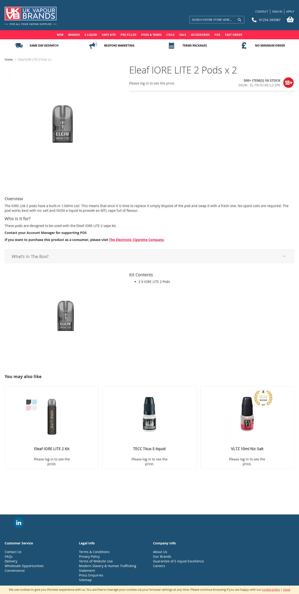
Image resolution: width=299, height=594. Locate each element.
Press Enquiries (91, 575)
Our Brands (162, 556)
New (60, 35)
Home (9, 59)
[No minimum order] (244, 46)
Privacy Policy (89, 556)
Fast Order (233, 35)
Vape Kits (109, 35)
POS (217, 35)
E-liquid (91, 35)
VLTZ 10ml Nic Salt (247, 448)
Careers (159, 566)
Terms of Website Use (96, 561)
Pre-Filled (128, 35)
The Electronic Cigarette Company (136, 239)
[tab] (149, 256)
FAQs (9, 556)
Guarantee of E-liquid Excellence (178, 561)
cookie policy (271, 589)
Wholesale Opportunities (24, 566)
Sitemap (85, 580)
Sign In (277, 11)
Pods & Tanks (151, 35)
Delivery (11, 561)
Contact (261, 11)
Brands (74, 35)
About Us (160, 552)
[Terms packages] (171, 46)
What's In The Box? (30, 256)
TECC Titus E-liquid (149, 448)
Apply (290, 11)
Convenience (15, 570)
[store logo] (31, 16)
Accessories (200, 35)
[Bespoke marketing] (93, 46)
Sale (182, 35)
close (286, 589)
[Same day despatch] (19, 46)
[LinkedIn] (19, 522)
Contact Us (13, 552)
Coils (170, 35)
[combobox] (216, 19)
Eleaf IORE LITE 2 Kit (51, 448)
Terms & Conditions (94, 552)
